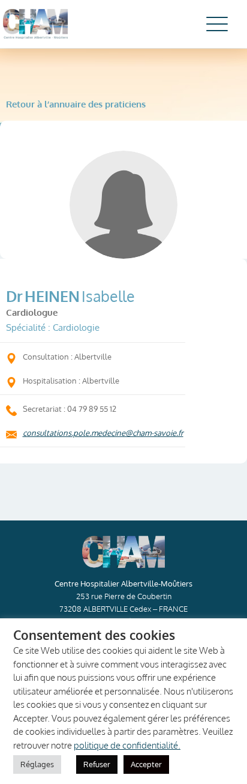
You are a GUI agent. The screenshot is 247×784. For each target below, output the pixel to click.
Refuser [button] (96, 764)
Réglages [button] (37, 764)
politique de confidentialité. (127, 745)
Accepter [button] (146, 764)
